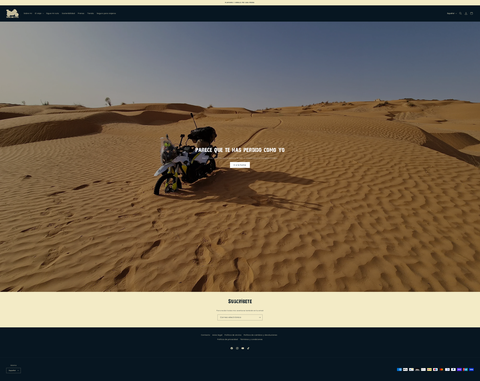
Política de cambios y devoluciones (260, 335)
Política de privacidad (227, 339)
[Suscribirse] (259, 317)
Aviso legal (217, 335)
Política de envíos (233, 335)
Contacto (205, 335)
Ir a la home (240, 165)
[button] (39, 13)
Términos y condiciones (251, 339)
